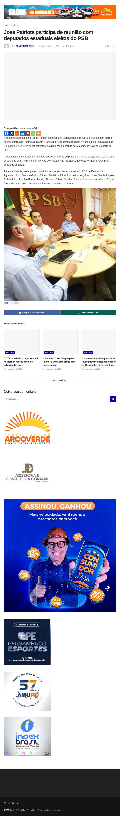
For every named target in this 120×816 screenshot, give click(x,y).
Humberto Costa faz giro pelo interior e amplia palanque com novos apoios (59, 361)
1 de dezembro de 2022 (49, 46)
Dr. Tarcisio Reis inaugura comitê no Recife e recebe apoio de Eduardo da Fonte (21, 361)
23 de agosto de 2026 (13, 369)
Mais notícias (60, 380)
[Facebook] (6, 133)
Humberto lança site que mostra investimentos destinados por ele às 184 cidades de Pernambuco (99, 361)
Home (6, 25)
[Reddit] (17, 133)
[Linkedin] (22, 133)
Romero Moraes (25, 46)
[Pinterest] (27, 133)
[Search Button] (113, 399)
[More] (38, 133)
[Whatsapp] (33, 133)
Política (14, 25)
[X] (11, 133)
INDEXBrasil (9, 810)
